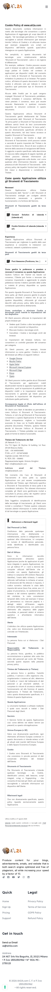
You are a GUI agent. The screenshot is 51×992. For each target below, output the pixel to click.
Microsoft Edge (15, 370)
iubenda (7, 823)
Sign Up (6, 907)
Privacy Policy (35, 901)
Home (5, 901)
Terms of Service (37, 907)
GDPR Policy (34, 912)
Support (6, 918)
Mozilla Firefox (15, 361)
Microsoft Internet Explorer (20, 367)
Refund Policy (35, 918)
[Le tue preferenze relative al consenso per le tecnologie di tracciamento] (5, 987)
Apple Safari (14, 364)
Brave (11, 373)
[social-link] (3, 877)
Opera (11, 376)
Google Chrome (15, 358)
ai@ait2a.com (10, 945)
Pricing (6, 912)
